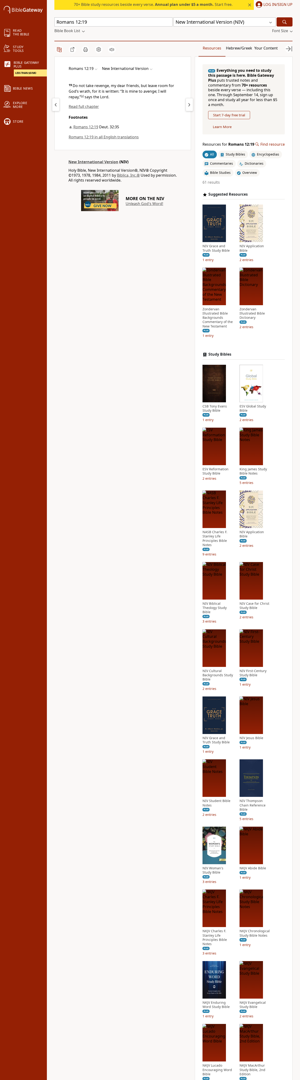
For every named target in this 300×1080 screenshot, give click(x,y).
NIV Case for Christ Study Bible (254, 605)
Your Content (266, 48)
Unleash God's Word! (144, 203)
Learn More (222, 126)
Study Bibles (219, 354)
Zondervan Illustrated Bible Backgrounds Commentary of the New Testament (217, 317)
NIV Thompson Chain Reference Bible (253, 805)
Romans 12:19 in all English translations (104, 137)
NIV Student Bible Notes (216, 803)
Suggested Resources (228, 194)
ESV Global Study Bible (253, 408)
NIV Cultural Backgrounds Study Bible (217, 675)
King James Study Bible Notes (253, 471)
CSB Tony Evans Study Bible (214, 408)
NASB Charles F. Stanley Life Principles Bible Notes (214, 538)
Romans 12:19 (85, 126)
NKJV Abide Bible (253, 868)
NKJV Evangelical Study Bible (253, 1004)
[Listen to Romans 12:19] (112, 49)
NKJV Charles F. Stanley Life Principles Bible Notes (214, 937)
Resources (212, 48)
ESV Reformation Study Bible (215, 471)
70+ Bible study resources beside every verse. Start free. (153, 4)
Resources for (228, 144)
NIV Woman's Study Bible (212, 870)
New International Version (93, 161)
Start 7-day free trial (229, 115)
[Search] (284, 22)
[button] (273, 5)
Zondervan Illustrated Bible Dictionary (252, 313)
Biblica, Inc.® (128, 175)
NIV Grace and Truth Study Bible (216, 248)
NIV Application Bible (252, 248)
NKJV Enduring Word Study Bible (216, 1004)
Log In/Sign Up (277, 4)
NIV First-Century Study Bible (253, 673)
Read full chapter (84, 106)
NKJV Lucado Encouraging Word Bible (217, 1069)
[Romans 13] (189, 104)
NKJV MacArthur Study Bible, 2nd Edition (252, 1069)
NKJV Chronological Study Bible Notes (255, 933)
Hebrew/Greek (239, 48)
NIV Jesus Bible (251, 738)
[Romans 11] (56, 104)
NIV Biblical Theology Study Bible (214, 607)
